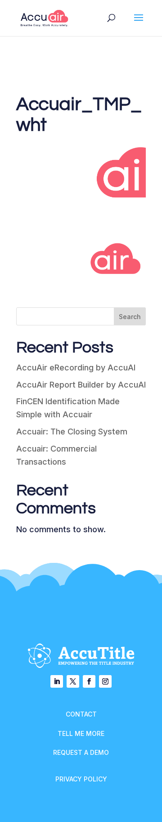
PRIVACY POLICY (81, 779)
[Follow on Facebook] (89, 681)
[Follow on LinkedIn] (56, 681)
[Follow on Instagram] (105, 681)
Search (130, 316)
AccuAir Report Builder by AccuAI (81, 384)
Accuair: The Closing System (71, 431)
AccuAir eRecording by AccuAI (75, 367)
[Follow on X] (73, 681)
